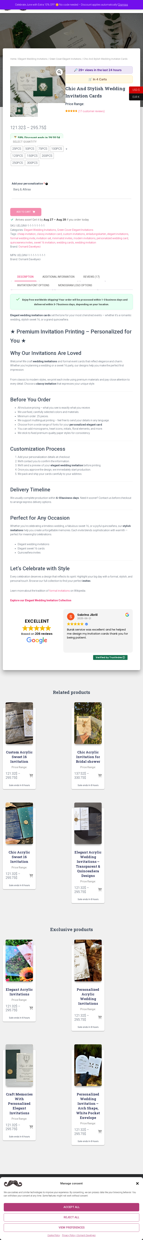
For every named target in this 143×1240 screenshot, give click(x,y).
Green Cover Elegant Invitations (65, 58)
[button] (137, 1183)
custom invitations (74, 233)
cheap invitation (26, 233)
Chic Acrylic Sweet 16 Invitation (19, 857)
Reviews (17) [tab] (91, 276)
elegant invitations (117, 233)
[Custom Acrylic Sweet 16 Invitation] (19, 723)
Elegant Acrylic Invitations (19, 991)
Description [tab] (25, 276)
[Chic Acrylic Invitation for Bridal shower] (88, 723)
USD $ (134, 89)
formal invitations (59, 590)
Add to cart (23, 212)
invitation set (43, 238)
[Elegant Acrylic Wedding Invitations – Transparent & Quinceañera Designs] (88, 823)
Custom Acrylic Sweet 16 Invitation (19, 757)
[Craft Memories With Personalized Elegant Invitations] (19, 1065)
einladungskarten (96, 233)
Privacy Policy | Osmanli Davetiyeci (79, 1235)
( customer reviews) (91, 111)
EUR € (134, 96)
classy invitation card (49, 233)
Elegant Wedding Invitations (32, 58)
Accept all (71, 1207)
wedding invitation (85, 242)
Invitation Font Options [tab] (33, 285)
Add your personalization (28, 183)
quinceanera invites (21, 242)
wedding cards (65, 242)
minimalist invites (62, 238)
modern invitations (85, 238)
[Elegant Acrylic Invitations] (19, 960)
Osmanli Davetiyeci (29, 246)
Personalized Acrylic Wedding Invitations (88, 996)
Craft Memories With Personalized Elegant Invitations (19, 1103)
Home (13, 58)
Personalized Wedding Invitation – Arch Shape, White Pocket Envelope (88, 1106)
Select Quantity (24, 141)
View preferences (72, 1227)
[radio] (17, 149)
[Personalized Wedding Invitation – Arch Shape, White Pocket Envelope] (88, 1065)
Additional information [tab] (58, 276)
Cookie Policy (53, 1235)
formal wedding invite (22, 238)
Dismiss (123, 4)
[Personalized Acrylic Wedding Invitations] (88, 960)
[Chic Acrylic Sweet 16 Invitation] (19, 823)
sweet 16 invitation (44, 242)
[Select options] (31, 776)
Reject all (71, 1217)
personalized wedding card (112, 238)
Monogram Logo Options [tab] (75, 285)
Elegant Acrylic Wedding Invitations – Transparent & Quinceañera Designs (87, 864)
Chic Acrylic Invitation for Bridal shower (88, 757)
